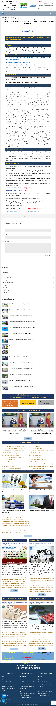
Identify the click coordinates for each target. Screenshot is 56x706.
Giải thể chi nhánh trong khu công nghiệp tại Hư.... (21, 303)
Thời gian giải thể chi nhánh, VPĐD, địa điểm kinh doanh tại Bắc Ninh (15, 523)
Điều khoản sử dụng (34, 704)
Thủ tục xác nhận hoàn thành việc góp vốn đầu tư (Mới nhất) (41, 544)
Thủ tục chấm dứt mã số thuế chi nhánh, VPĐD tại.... (21, 362)
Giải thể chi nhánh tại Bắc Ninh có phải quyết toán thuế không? (14, 532)
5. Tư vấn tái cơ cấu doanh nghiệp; (10, 455)
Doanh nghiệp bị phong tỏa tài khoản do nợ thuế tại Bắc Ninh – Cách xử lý (42, 637)
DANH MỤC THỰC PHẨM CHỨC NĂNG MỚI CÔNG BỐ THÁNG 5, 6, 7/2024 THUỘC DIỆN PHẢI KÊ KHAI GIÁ (14, 544)
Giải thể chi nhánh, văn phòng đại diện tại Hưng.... (21, 339)
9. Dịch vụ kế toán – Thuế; (8, 464)
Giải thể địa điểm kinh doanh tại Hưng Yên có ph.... (21, 315)
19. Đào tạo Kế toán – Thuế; (36, 461)
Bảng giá (5, 285)
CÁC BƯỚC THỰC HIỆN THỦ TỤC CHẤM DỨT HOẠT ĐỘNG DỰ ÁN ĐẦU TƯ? (14, 581)
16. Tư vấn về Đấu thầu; (35, 455)
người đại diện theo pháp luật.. (12, 216)
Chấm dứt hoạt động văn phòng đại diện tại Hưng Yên (41, 510)
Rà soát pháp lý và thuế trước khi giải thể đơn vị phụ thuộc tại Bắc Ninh (16, 525)
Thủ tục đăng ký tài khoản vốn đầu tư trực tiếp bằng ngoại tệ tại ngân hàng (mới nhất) (42, 580)
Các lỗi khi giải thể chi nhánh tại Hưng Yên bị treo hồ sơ (41, 490)
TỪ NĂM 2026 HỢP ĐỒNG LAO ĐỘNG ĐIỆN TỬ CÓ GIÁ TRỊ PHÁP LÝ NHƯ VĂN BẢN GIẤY (13, 638)
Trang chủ (5, 272)
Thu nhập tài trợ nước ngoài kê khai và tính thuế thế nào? (41, 634)
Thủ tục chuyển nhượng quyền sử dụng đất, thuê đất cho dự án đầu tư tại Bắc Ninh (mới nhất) (42, 582)
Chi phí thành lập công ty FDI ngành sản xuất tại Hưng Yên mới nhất (41, 587)
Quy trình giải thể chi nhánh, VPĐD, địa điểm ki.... (20, 345)
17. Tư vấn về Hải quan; (35, 457)
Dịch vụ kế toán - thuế (8, 280)
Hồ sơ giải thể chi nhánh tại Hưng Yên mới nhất (11, 517)
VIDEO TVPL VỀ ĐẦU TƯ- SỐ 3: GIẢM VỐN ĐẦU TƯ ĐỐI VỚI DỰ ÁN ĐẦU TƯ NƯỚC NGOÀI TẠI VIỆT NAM (14, 431)
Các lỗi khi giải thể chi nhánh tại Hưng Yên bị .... (20, 309)
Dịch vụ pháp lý (7, 277)
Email (6, 234)
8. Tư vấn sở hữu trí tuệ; (8, 461)
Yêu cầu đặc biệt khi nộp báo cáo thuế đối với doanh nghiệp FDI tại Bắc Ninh (41, 639)
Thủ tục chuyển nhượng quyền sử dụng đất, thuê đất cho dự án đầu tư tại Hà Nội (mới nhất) (42, 583)
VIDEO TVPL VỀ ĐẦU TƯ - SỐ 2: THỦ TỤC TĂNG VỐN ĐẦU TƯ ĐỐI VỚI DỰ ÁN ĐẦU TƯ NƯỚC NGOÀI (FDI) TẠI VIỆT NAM (41, 431)
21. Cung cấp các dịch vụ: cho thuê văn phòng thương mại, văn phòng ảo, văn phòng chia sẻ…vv (41, 466)
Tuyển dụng (6, 290)
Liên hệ (5, 292)
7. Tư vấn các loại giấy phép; (9, 459)
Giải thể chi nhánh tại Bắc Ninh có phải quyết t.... (20, 380)
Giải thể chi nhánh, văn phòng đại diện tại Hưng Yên (12, 519)
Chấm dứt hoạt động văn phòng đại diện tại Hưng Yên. (22, 321)
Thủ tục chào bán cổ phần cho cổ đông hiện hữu (22, 65)
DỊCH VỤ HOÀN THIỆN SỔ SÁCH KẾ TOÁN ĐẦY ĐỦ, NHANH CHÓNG (13, 585)
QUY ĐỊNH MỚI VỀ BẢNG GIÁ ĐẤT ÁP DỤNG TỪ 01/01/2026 (13, 636)
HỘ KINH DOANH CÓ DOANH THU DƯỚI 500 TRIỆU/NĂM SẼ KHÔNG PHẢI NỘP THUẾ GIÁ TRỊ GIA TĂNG (14, 640)
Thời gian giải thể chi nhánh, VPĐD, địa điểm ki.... (20, 351)
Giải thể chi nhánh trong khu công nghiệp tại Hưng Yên (13, 490)
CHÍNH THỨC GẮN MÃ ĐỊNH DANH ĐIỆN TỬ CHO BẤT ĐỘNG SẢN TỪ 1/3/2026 (14, 634)
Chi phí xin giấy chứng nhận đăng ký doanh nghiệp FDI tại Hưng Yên (41, 589)
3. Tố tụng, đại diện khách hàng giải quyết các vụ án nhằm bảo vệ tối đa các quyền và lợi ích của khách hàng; (14, 451)
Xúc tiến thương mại (8, 282)
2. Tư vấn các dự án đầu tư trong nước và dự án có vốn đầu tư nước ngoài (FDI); (13, 448)
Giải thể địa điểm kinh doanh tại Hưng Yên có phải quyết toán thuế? (13, 511)
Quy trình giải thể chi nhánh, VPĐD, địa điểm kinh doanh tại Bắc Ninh (15, 521)
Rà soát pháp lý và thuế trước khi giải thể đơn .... (20, 356)
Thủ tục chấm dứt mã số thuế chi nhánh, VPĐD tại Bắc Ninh (14, 527)
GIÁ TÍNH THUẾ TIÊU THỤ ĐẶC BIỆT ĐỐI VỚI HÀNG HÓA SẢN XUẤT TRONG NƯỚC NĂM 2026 (14, 641)
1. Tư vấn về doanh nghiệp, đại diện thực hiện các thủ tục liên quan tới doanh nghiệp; (14, 446)
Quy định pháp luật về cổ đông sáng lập (19, 62)
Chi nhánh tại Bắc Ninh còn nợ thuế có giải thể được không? (14, 530)
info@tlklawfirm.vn (26, 697)
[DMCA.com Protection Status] (23, 4)
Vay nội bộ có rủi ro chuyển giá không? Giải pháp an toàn (13, 632)
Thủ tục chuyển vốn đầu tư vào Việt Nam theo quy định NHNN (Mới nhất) (42, 578)
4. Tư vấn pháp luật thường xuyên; (10, 453)
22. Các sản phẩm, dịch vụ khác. (37, 468)
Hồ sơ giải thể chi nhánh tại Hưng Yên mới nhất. (20, 333)
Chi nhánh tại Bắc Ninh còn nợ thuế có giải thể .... (20, 374)
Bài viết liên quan (8, 299)
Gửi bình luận (47, 255)
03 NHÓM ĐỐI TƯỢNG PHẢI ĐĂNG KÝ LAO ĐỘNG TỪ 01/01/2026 (12, 643)
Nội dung (7, 241)
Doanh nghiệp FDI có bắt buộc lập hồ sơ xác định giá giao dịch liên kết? (41, 641)
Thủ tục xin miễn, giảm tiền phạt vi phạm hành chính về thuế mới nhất (41, 603)
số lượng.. (23, 216)
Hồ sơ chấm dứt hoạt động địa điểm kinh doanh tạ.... (21, 386)
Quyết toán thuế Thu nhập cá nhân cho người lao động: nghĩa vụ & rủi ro (42, 643)
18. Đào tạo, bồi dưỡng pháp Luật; (37, 459)
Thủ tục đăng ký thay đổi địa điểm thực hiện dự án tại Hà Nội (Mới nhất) (42, 585)
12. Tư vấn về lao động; (35, 446)
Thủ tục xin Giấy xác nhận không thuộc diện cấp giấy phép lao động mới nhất (14, 603)
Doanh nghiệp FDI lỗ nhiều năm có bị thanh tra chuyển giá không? (41, 632)
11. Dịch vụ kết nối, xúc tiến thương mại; (11, 468)
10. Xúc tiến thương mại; (8, 466)
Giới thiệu (5, 275)
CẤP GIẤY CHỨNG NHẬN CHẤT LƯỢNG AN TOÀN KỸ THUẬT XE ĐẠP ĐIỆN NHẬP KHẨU (14, 578)
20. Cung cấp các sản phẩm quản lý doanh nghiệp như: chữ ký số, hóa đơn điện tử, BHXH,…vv (41, 464)
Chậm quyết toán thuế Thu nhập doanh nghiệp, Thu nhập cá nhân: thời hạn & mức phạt (41, 645)
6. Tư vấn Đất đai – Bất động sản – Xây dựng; (13, 457)
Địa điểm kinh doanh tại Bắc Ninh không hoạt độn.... (21, 368)
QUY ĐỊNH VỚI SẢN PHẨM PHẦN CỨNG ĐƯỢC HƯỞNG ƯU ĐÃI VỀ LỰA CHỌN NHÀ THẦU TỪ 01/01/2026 (14, 645)
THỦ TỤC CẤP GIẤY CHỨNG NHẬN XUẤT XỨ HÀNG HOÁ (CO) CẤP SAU (14, 579)
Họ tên (6, 227)
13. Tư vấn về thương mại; (35, 448)
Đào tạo (5, 287)
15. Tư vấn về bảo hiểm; (35, 453)
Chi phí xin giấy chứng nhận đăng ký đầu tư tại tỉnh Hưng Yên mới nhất (42, 591)
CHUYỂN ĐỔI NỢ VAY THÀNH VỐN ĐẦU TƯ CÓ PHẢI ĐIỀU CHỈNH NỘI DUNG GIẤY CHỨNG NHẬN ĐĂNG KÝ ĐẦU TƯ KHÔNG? (13, 583)
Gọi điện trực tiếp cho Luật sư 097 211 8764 (10, 403)
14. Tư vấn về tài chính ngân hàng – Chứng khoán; (41, 450)
